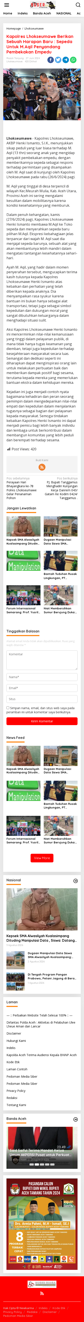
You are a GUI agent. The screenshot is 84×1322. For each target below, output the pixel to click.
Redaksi (11, 1098)
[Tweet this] (58, 60)
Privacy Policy (15, 1091)
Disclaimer (13, 1033)
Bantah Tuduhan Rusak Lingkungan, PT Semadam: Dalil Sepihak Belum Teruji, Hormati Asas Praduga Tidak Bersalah (60, 576)
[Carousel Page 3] (42, 1164)
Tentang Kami (16, 1105)
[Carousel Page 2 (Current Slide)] (37, 1164)
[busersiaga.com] (43, 5)
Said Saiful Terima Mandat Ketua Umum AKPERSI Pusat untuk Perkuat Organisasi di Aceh (39, 1152)
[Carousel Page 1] (32, 1164)
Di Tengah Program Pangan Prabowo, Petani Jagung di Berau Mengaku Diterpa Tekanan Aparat (52, 976)
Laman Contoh (16, 1069)
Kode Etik (13, 1062)
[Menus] (6, 5)
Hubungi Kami (16, 1041)
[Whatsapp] (73, 60)
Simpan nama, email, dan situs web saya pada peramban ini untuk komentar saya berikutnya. (40, 710)
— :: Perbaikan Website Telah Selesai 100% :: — (39, 1015)
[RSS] (42, 467)
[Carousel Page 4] (47, 1164)
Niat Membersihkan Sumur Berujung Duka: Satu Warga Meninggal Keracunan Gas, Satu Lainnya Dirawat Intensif (60, 610)
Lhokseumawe (14, 61)
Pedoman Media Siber (21, 1076)
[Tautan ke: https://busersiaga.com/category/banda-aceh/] (75, 1119)
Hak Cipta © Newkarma (18, 1308)
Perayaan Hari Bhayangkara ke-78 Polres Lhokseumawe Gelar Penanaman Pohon (21, 488)
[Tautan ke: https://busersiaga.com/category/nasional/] (75, 880)
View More (42, 858)
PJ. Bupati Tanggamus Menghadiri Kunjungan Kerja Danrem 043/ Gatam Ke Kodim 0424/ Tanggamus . (61, 488)
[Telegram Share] (65, 60)
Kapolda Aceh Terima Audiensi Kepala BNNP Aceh (41, 1055)
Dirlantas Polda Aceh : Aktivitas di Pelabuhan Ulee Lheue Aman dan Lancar (40, 1024)
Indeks (11, 1048)
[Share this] (50, 60)
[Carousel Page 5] (52, 1164)
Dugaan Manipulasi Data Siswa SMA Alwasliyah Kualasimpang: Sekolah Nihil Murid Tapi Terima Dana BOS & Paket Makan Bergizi (60, 541)
